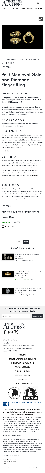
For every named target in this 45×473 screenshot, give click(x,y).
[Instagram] (10, 332)
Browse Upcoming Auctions (11, 459)
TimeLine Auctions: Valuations (22, 363)
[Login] (38, 3)
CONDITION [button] (5, 151)
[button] (41, 19)
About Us (22, 355)
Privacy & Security (22, 367)
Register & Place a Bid (9, 461)
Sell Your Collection (8, 464)
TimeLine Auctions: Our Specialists (22, 359)
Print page (11, 227)
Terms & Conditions (22, 371)
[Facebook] (5, 332)
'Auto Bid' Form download (22, 383)
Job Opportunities (22, 375)
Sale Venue (22, 379)
